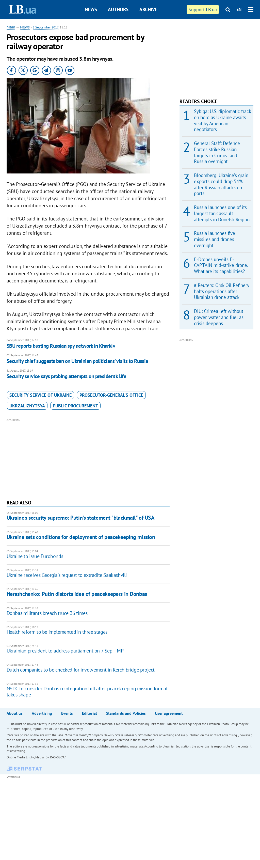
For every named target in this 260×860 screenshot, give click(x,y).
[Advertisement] (88, 458)
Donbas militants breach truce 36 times (47, 613)
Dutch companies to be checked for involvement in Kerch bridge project (81, 669)
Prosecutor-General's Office (111, 395)
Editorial (89, 713)
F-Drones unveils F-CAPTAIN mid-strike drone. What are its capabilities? (221, 265)
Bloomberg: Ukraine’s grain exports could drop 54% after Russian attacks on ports (221, 184)
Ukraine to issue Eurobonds (35, 556)
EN (238, 9)
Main (11, 26)
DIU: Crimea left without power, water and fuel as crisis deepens (218, 317)
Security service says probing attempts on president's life (66, 376)
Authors (118, 9)
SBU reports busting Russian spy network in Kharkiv (61, 345)
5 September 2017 (45, 27)
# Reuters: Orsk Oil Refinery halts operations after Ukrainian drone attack (221, 291)
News (91, 9)
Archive (148, 9)
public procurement (75, 406)
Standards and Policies (126, 713)
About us (15, 713)
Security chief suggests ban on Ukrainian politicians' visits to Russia (77, 361)
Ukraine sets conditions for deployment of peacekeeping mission (81, 536)
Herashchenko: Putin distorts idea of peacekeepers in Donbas (77, 593)
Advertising (42, 713)
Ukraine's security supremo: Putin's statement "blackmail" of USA (80, 517)
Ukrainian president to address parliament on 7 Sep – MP (65, 650)
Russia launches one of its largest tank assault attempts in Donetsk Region (222, 213)
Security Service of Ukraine (40, 395)
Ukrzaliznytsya (27, 406)
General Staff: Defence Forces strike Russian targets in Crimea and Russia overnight (217, 152)
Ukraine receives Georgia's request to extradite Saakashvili (67, 575)
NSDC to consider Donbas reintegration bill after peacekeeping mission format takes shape (87, 691)
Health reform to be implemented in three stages (57, 632)
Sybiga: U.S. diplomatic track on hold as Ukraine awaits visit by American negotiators (222, 120)
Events (67, 713)
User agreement (169, 713)
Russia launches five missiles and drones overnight (214, 239)
